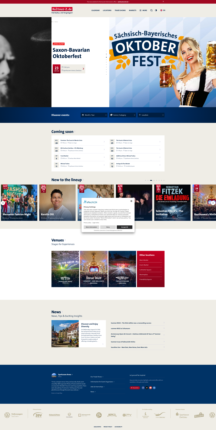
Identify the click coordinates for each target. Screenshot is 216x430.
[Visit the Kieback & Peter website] (34, 415)
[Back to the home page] (61, 10)
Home (56, 22)
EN (164, 10)
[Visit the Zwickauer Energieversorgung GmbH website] (18, 415)
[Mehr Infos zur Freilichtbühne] (122, 269)
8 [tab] (106, 69)
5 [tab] (106, 62)
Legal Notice (97, 427)
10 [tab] (106, 74)
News (56, 311)
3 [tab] (150, 180)
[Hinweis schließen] (163, 1)
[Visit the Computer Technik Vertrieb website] (107, 415)
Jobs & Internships (97, 387)
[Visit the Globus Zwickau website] (49, 415)
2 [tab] (106, 53)
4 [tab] (106, 59)
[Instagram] (146, 387)
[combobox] (161, 10)
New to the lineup (66, 179)
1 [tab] (145, 180)
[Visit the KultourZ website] (125, 415)
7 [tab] (161, 180)
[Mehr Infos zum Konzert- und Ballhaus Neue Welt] (94, 269)
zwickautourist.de (123, 2)
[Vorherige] (3, 203)
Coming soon (62, 131)
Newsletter (136, 388)
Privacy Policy (108, 427)
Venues (57, 240)
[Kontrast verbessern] (156, 10)
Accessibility (118, 427)
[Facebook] (143, 387)
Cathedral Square (145, 270)
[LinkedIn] (154, 387)
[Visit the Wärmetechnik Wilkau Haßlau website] (64, 415)
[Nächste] (213, 203)
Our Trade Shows (96, 377)
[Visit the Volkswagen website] (198, 415)
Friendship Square (145, 279)
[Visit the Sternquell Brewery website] (179, 415)
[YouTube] (150, 387)
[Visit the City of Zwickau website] (139, 415)
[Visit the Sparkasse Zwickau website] (162, 415)
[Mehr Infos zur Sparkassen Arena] (65, 269)
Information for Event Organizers (102, 382)
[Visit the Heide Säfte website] (92, 415)
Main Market (143, 260)
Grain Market (143, 265)
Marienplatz (143, 275)
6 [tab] (106, 64)
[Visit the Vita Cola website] (79, 415)
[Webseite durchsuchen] (151, 10)
